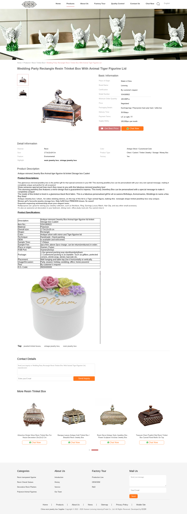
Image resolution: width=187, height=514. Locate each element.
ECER (144, 509)
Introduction (59, 477)
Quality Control (117, 4)
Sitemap (104, 505)
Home (58, 4)
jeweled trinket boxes (32, 346)
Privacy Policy (122, 505)
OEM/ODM (96, 482)
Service (57, 487)
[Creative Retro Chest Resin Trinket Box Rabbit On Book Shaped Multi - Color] (112, 414)
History (57, 482)
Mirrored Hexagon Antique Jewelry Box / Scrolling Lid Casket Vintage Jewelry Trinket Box (73, 436)
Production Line (97, 477)
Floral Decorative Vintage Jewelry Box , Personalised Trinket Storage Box (151, 436)
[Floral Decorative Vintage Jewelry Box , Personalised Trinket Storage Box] (151, 414)
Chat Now (150, 4)
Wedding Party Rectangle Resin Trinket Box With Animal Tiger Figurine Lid (73, 63)
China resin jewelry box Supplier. (53, 509)
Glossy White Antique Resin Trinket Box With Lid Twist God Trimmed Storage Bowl (34, 436)
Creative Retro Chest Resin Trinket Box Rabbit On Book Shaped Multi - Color (113, 436)
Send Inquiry (84, 378)
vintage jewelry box (52, 346)
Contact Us (135, 4)
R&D (93, 487)
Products (70, 4)
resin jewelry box (70, 346)
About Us (84, 4)
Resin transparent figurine (26, 477)
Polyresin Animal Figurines (27, 492)
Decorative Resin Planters (26, 487)
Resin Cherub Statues (25, 482)
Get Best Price (111, 128)
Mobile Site (141, 505)
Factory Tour (99, 4)
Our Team (58, 492)
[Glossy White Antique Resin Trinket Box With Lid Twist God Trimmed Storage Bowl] (34, 414)
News (90, 505)
